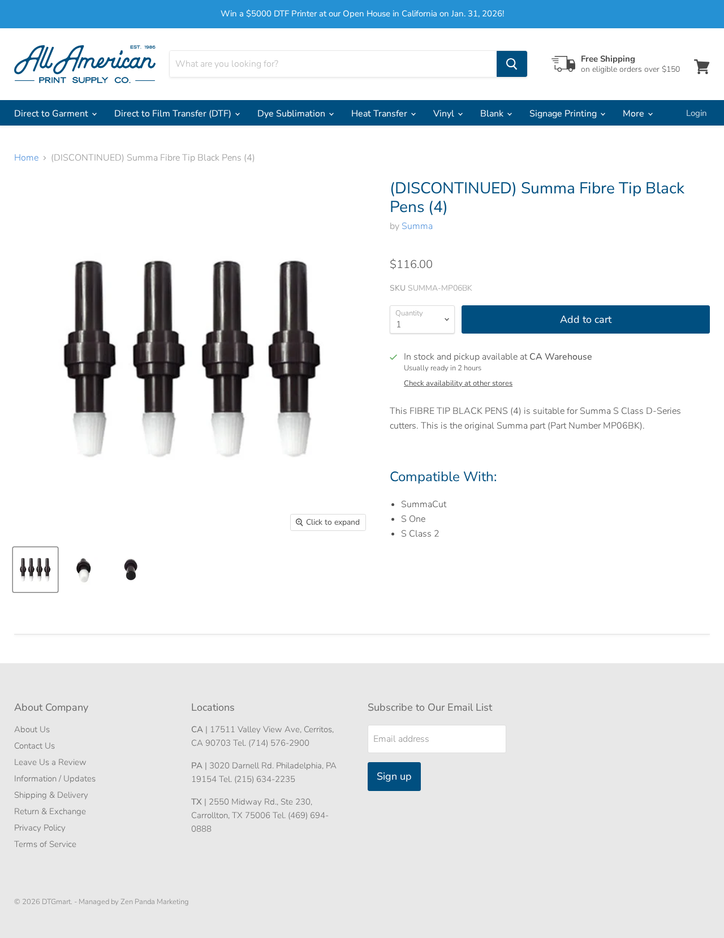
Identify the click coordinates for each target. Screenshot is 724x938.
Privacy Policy (40, 827)
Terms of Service (45, 844)
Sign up (394, 776)
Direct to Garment (52, 113)
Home (26, 158)
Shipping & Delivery (51, 795)
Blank (493, 113)
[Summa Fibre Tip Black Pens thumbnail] (35, 569)
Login (696, 113)
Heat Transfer (380, 113)
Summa (417, 226)
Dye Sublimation (292, 113)
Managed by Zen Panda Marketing (134, 902)
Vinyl (444, 113)
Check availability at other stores (458, 383)
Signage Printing (564, 113)
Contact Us (34, 745)
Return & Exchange (50, 811)
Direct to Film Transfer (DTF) (174, 113)
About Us (32, 729)
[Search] (512, 64)
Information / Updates (55, 778)
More (635, 113)
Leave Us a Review (50, 762)
